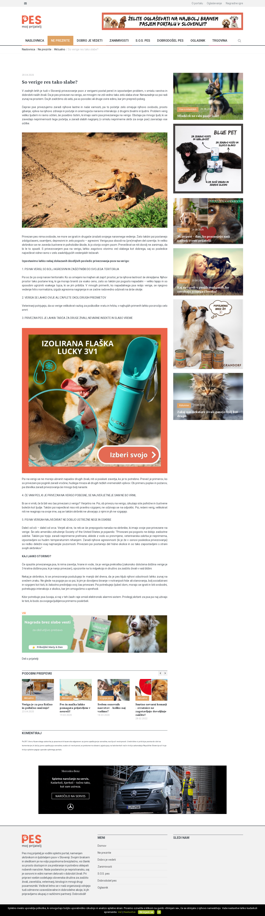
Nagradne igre (234, 3)
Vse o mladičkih (187, 109)
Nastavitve (129, 912)
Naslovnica (34, 40)
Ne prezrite (60, 40)
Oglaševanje (214, 3)
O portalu (197, 3)
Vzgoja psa (106, 698)
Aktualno (59, 49)
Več (120, 912)
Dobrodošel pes (170, 40)
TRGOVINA (219, 40)
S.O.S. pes (143, 40)
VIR (24, 613)
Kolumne (184, 405)
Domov (102, 845)
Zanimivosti (119, 40)
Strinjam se (146, 912)
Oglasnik (198, 40)
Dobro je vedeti (89, 40)
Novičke (183, 230)
